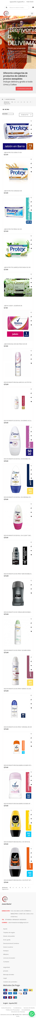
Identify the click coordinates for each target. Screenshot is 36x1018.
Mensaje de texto (8, 974)
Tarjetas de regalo (9, 932)
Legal (5, 978)
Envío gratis (6, 940)
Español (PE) (13, 1003)
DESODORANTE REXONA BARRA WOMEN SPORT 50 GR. (18, 765)
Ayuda (5, 929)
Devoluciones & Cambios (11, 943)
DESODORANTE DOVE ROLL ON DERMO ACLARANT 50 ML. (18, 420)
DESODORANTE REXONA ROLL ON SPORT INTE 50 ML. (18, 880)
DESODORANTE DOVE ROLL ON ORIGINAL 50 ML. (18, 497)
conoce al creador (9, 958)
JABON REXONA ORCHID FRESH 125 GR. (15, 344)
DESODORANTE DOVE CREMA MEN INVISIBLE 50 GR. (18, 612)
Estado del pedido (9, 936)
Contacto (6, 962)
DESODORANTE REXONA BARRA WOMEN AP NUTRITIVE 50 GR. (18, 803)
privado (5, 971)
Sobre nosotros (8, 947)
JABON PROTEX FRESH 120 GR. (13, 229)
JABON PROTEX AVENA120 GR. (13, 191)
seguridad (6, 967)
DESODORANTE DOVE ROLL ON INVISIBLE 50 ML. (18, 459)
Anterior (7, 102)
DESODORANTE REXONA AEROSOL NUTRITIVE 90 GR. (18, 382)
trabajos (6, 951)
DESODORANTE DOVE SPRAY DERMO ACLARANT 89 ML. (18, 688)
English (5, 1003)
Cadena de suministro (10, 982)
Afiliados (6, 954)
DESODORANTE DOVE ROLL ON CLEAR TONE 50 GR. (18, 535)
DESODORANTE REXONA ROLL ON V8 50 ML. (17, 842)
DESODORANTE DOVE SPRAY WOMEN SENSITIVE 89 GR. (18, 650)
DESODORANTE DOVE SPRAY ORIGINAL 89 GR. (18, 727)
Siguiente (7, 104)
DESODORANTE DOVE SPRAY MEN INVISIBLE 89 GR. (18, 574)
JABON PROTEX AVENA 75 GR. (13, 152)
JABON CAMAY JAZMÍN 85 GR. (13, 305)
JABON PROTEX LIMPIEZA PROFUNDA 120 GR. (17, 267)
